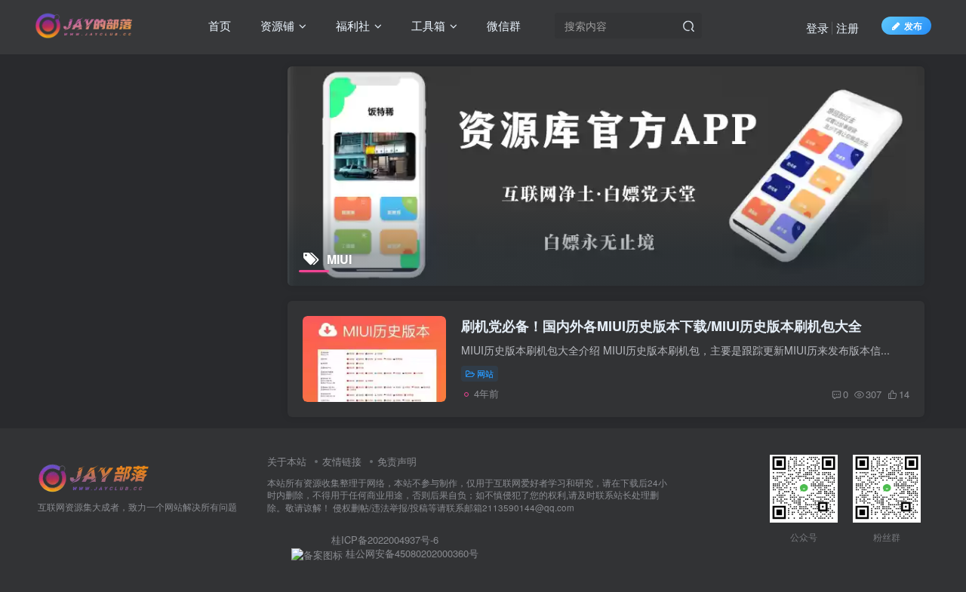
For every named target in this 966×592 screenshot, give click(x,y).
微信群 (502, 25)
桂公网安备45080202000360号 (410, 553)
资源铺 (275, 25)
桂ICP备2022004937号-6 (384, 539)
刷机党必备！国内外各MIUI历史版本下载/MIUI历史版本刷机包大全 (661, 326)
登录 (817, 27)
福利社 (351, 25)
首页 (218, 25)
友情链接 (341, 461)
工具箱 (426, 25)
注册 (847, 27)
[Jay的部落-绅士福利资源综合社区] (94, 476)
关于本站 (286, 461)
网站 (485, 373)
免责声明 (397, 461)
